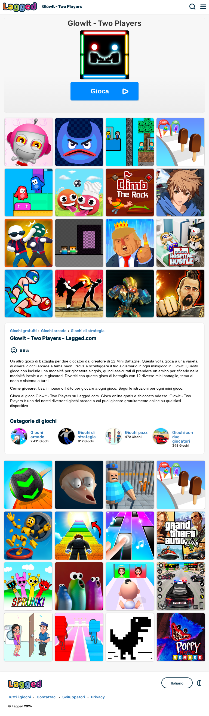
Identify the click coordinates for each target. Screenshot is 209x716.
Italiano (177, 683)
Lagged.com (26, 684)
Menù (203, 7)
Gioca (100, 91)
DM (199, 682)
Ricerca (192, 7)
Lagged (20, 7)
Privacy (98, 697)
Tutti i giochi (19, 697)
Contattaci (47, 697)
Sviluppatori (73, 697)
